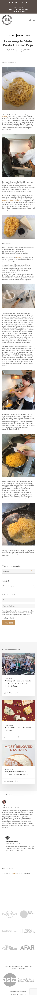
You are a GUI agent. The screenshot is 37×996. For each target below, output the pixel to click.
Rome (28, 35)
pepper (18, 257)
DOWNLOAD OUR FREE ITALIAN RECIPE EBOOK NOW (18, 9)
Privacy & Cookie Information (13, 966)
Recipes (20, 35)
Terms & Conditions (18, 968)
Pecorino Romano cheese (11, 201)
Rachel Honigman (14, 50)
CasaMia (11, 35)
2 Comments (18, 52)
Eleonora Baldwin (11, 737)
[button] (34, 20)
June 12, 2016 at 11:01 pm (10, 807)
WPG (25, 991)
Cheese (8, 703)
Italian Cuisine (11, 747)
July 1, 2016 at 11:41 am (12, 843)
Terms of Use (28, 966)
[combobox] (18, 586)
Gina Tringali (9, 693)
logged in (14, 873)
